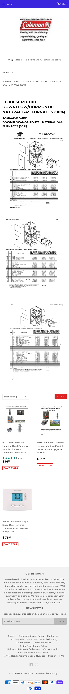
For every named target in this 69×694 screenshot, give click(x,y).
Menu (9, 4)
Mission (52, 656)
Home (5, 72)
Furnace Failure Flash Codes (33, 652)
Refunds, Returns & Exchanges (23, 649)
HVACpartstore (25, 673)
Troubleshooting (48, 639)
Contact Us (53, 636)
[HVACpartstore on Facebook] (31, 665)
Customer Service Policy (31, 636)
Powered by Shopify (46, 673)
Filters (61, 396)
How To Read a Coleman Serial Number (24, 656)
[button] (9, 458)
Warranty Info (23, 642)
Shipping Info (16, 639)
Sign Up (60, 621)
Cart (64, 4)
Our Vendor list (51, 649)
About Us (32, 639)
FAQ (61, 656)
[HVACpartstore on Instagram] (36, 665)
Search (11, 636)
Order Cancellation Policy (33, 646)
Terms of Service (42, 642)
